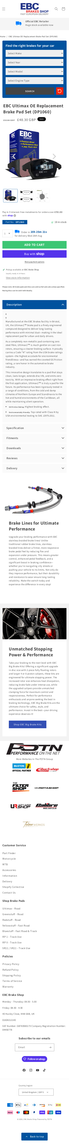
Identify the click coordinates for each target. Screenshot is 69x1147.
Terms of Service (12, 981)
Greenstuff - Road (12, 914)
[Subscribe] (50, 1047)
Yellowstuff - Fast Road (16, 925)
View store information (18, 277)
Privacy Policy (10, 964)
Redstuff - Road (11, 920)
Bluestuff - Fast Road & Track (19, 931)
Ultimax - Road (11, 908)
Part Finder (9, 853)
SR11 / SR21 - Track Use (16, 948)
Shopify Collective (13, 887)
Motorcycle (9, 858)
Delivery (7, 881)
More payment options (34, 261)
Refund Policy (10, 969)
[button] (4, 9)
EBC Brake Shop (30, 1119)
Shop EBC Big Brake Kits (28, 724)
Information (9, 875)
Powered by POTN (44, 1119)
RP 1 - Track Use (12, 937)
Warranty (8, 986)
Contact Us (9, 892)
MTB (5, 864)
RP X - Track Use (12, 942)
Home (2, 36)
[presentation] (14, 156)
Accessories (9, 870)
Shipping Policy (11, 975)
